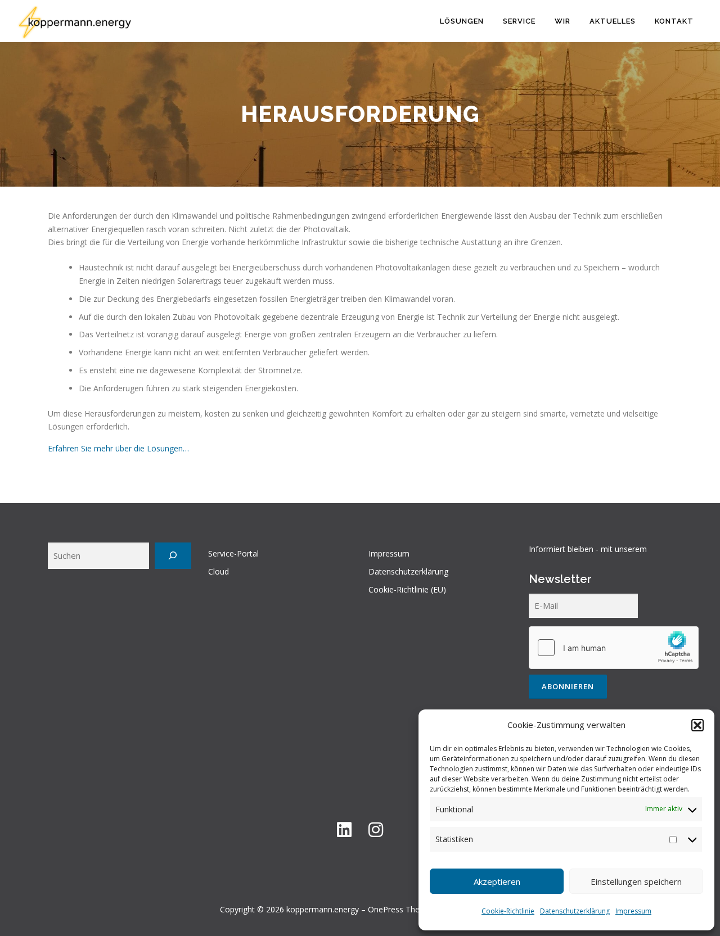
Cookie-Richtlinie (508, 911)
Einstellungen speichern (636, 881)
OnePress (385, 909)
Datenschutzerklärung (575, 911)
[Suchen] (173, 555)
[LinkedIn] (344, 829)
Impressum (633, 911)
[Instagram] (375, 829)
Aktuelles (613, 21)
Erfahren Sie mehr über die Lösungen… (118, 448)
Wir (562, 21)
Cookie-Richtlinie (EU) (407, 589)
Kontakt (674, 21)
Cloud (218, 571)
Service (519, 21)
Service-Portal (233, 553)
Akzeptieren (497, 881)
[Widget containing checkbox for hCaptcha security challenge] (614, 647)
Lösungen (462, 21)
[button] (697, 725)
